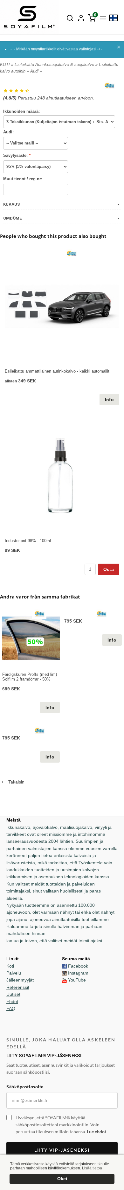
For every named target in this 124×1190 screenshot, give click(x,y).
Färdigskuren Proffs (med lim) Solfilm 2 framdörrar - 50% (29, 676)
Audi (35, 71)
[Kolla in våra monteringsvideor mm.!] (64, 979)
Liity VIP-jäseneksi (61, 1150)
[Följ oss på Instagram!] (64, 973)
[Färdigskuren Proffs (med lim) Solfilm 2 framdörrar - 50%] (39, 613)
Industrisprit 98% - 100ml (28, 540)
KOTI (5, 64)
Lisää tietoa (92, 1168)
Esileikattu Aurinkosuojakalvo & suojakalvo (55, 64)
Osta (108, 569)
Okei (62, 1178)
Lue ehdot (96, 1131)
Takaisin (14, 781)
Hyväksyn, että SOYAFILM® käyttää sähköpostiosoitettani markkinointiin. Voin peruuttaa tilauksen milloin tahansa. (61, 1124)
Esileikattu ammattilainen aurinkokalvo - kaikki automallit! (58, 371)
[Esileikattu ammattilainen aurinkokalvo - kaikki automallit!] (71, 253)
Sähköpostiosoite (25, 1086)
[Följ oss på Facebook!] (64, 966)
